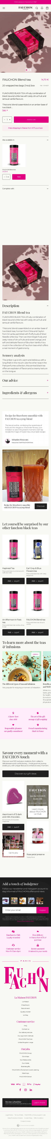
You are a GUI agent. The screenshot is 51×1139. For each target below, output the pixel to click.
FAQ (25, 1026)
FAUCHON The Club (25, 1039)
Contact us (25, 1029)
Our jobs (25, 1049)
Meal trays (25, 1073)
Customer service (25, 1021)
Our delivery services (25, 1032)
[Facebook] (20, 1089)
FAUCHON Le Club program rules (35, 1115)
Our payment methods (25, 1036)
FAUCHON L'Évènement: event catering (25, 1070)
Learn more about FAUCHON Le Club (38, 811)
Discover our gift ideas (25, 774)
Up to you (13, 853)
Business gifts (25, 1066)
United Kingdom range (25, 1042)
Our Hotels (25, 1063)
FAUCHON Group (25, 1053)
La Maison (25, 1001)
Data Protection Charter (15, 1118)
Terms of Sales (18, 1115)
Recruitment (25, 1008)
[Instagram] (25, 1089)
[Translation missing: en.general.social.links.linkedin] (30, 1089)
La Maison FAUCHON (26, 997)
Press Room (25, 1005)
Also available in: (8, 140)
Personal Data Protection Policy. (25, 921)
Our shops (25, 1056)
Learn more (39, 1103)
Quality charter (25, 1012)
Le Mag (25, 1015)
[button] (3, 8)
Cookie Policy (28, 1118)
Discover (41, 506)
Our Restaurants (25, 1060)
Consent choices (25, 1121)
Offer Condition (38, 1118)
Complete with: (8, 189)
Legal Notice (9, 1115)
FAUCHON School (25, 1076)
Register (42, 910)
